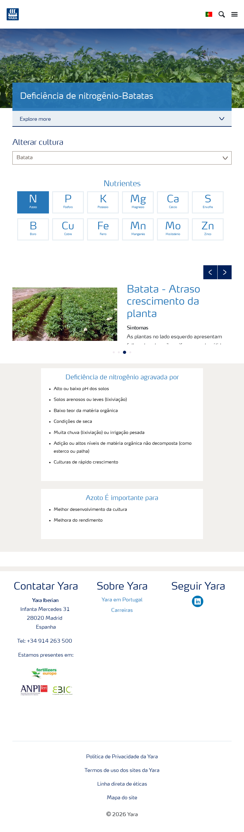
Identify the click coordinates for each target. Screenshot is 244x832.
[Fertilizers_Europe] (45, 673)
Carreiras (122, 610)
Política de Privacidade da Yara (122, 757)
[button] (210, 272)
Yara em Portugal (122, 600)
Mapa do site (122, 798)
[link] (33, 202)
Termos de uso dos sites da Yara (122, 770)
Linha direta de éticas (122, 784)
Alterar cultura (37, 143)
